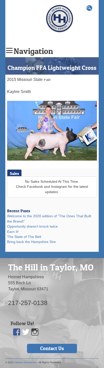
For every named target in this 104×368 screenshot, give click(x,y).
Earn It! (13, 232)
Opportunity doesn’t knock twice (32, 226)
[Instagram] (35, 332)
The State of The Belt (24, 237)
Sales (14, 173)
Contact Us (52, 348)
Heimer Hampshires (26, 362)
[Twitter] (26, 332)
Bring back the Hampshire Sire (31, 242)
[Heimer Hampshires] (60, 18)
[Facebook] (17, 332)
